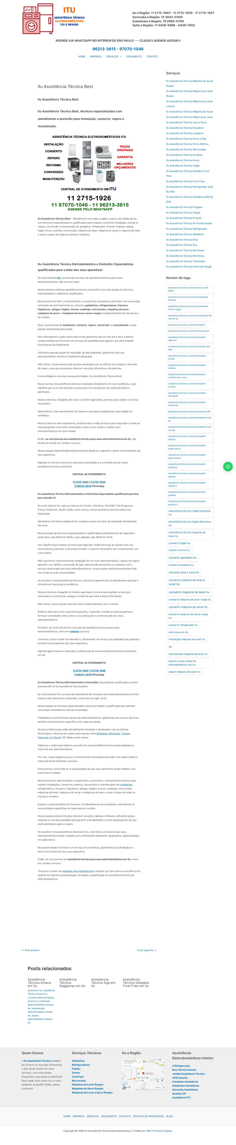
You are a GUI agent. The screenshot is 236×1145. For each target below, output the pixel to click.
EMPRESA (78, 1116)
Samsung (43, 737)
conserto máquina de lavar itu (189, 592)
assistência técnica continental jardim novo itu (189, 419)
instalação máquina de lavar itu (187, 639)
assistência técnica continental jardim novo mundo (189, 428)
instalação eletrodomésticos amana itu (40, 1005)
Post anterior (31, 950)
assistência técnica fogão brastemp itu (189, 512)
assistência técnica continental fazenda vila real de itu (190, 317)
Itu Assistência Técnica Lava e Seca (186, 122)
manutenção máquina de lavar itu (188, 653)
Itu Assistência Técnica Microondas (186, 149)
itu (170, 646)
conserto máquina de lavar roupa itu (190, 599)
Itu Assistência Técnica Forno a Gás (186, 138)
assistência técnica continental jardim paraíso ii (187, 484)
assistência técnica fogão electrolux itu (190, 523)
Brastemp (102, 733)
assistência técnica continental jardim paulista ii (187, 503)
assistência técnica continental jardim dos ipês (189, 348)
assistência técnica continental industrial (188, 331)
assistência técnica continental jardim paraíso (187, 475)
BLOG (169, 1116)
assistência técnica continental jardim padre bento (187, 447)
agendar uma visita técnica (78, 871)
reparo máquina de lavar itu (185, 671)
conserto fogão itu (179, 543)
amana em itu (35, 990)
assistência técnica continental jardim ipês (189, 411)
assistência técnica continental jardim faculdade (187, 394)
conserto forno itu (179, 550)
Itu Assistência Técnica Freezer (184, 218)
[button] (119, 56)
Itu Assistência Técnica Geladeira (185, 234)
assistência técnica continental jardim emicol (187, 357)
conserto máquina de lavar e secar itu (187, 582)
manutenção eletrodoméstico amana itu (40, 1012)
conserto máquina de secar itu (188, 607)
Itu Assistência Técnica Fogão (183, 165)
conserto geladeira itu (183, 557)
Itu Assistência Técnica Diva (182, 239)
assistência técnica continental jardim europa (187, 385)
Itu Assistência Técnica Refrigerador (186, 228)
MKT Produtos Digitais (159, 1130)
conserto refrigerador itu (183, 624)
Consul (126, 733)
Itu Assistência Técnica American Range (188, 266)
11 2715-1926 (97, 482)
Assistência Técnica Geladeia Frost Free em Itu (136, 983)
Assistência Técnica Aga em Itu (103, 983)
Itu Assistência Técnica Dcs (181, 244)
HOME (66, 1116)
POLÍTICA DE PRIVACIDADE (148, 1116)
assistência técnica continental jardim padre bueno (187, 456)
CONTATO (125, 1116)
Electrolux (114, 733)
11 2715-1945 (80, 482)
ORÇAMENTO (109, 1116)
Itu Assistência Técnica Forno (182, 160)
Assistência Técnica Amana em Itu (39, 983)
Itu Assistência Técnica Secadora (185, 127)
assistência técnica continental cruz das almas (188, 289)
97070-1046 (131, 49)
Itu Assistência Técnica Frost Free (185, 181)
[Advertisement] (89, 251)
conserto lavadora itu (181, 564)
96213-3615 (104, 49)
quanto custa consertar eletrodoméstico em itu (182, 663)
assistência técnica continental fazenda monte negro (188, 308)
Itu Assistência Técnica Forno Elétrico (187, 143)
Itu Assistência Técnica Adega (183, 212)
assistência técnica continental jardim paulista (187, 493)
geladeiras (126, 784)
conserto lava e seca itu (184, 572)
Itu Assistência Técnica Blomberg (185, 255)
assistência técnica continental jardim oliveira (187, 438)
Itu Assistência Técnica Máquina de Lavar (189, 117)
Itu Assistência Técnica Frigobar (184, 207)
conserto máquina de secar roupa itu (188, 616)
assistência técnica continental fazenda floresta (188, 298)
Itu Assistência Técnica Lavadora (184, 133)
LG (51, 737)
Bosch (57, 737)
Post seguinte (147, 950)
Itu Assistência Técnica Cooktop (184, 154)
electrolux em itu (178, 632)
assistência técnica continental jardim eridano (187, 366)
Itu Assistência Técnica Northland (185, 250)
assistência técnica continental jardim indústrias (187, 404)
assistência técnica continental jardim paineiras (187, 466)
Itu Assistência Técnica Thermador (185, 261)
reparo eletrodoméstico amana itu (40, 1019)
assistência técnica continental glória (186, 325)
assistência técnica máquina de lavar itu (187, 534)
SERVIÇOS (93, 1116)
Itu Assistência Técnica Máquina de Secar (189, 111)
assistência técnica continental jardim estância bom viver (187, 376)
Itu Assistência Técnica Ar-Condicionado (189, 223)
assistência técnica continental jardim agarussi (187, 339)
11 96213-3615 (82, 486)
